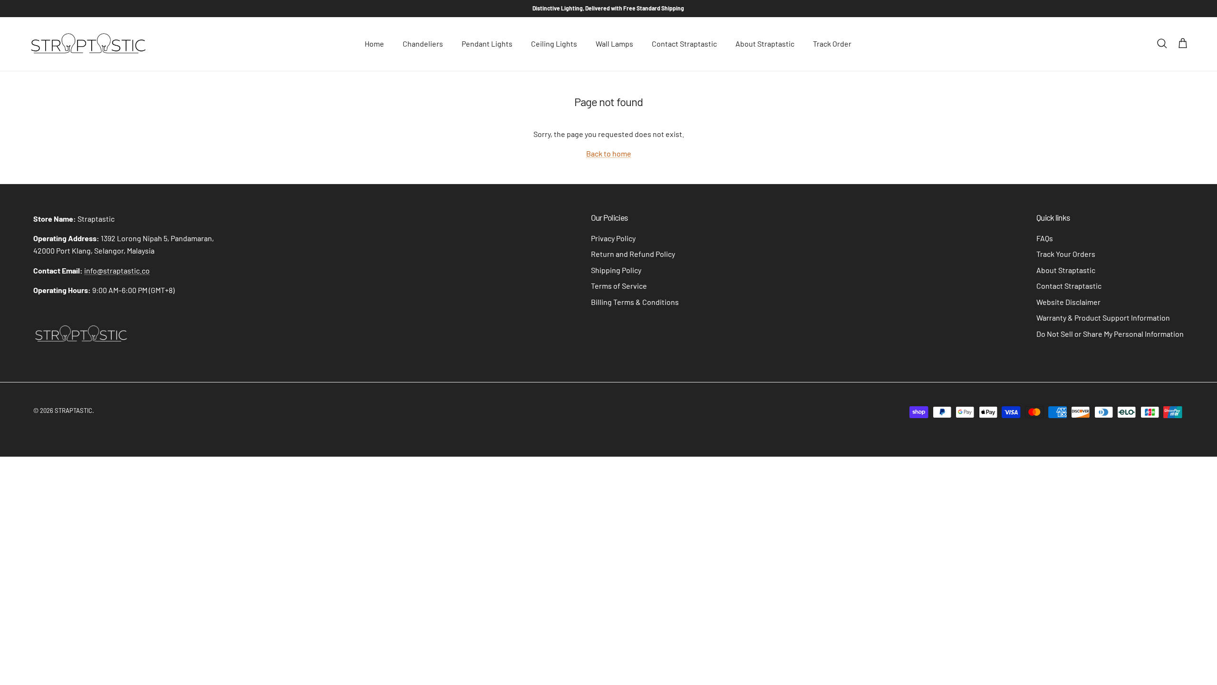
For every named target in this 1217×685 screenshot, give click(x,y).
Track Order (832, 43)
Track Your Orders (1065, 253)
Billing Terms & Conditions (635, 301)
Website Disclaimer (1068, 301)
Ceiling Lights (554, 43)
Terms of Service (619, 285)
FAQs (1044, 238)
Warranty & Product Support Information (1103, 317)
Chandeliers (423, 43)
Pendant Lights (487, 43)
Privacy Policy (613, 238)
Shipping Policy (616, 269)
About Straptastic (764, 43)
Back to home (608, 153)
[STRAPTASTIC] (88, 44)
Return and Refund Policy (633, 253)
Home (374, 43)
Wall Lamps (614, 43)
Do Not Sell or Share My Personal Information (1110, 333)
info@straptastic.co (117, 270)
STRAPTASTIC (73, 410)
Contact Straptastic (684, 43)
